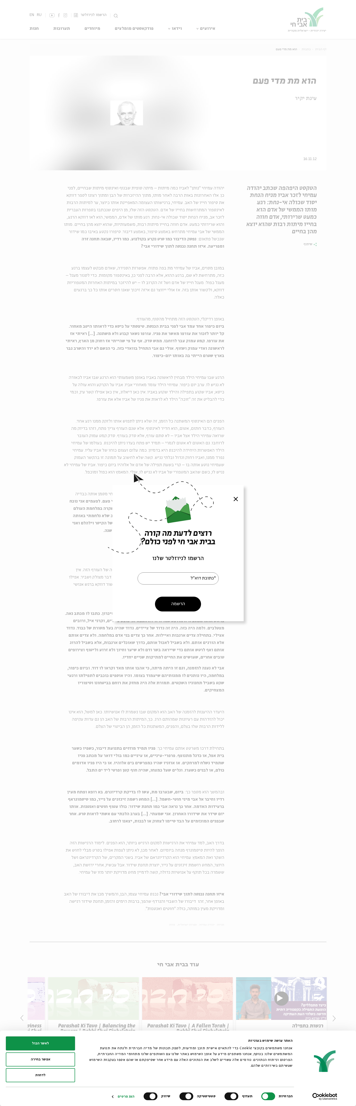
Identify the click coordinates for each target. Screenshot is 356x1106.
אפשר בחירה (40, 1059)
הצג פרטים (126, 1096)
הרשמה (178, 604)
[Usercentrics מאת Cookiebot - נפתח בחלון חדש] (325, 1096)
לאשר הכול (40, 1043)
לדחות (40, 1075)
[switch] (232, 1096)
